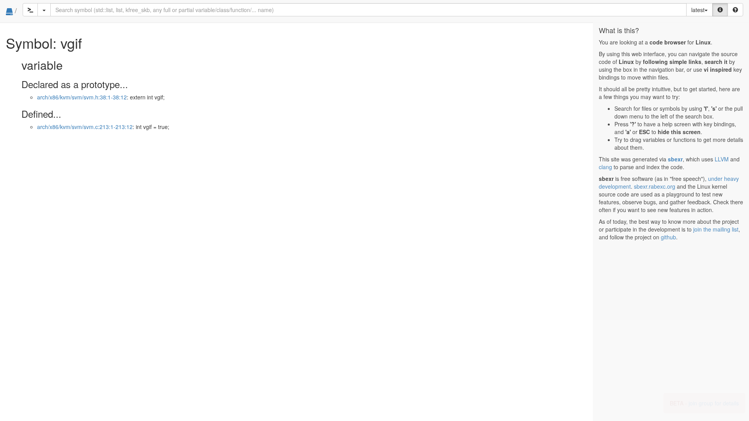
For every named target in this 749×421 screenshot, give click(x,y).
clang (605, 167)
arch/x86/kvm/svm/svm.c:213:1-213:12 (85, 127)
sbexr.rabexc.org (654, 186)
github (668, 237)
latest (698, 10)
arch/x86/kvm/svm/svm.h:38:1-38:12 (82, 97)
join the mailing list (715, 229)
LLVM (722, 159)
